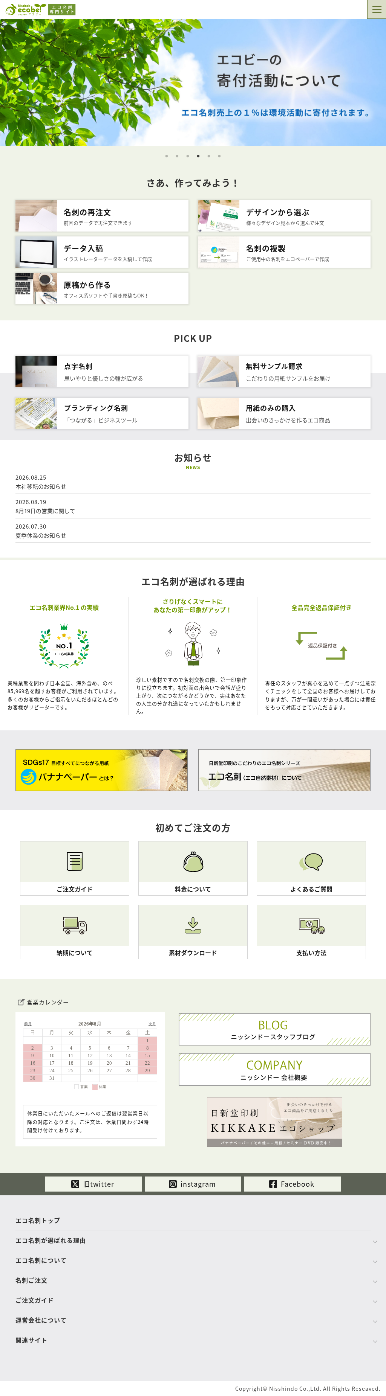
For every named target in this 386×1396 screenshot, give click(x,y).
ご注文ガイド (34, 1300)
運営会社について (41, 1319)
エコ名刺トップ (37, 1220)
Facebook (296, 1184)
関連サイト (31, 1339)
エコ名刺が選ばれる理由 (50, 1240)
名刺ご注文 (31, 1280)
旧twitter (97, 1184)
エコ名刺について (41, 1260)
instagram (197, 1184)
